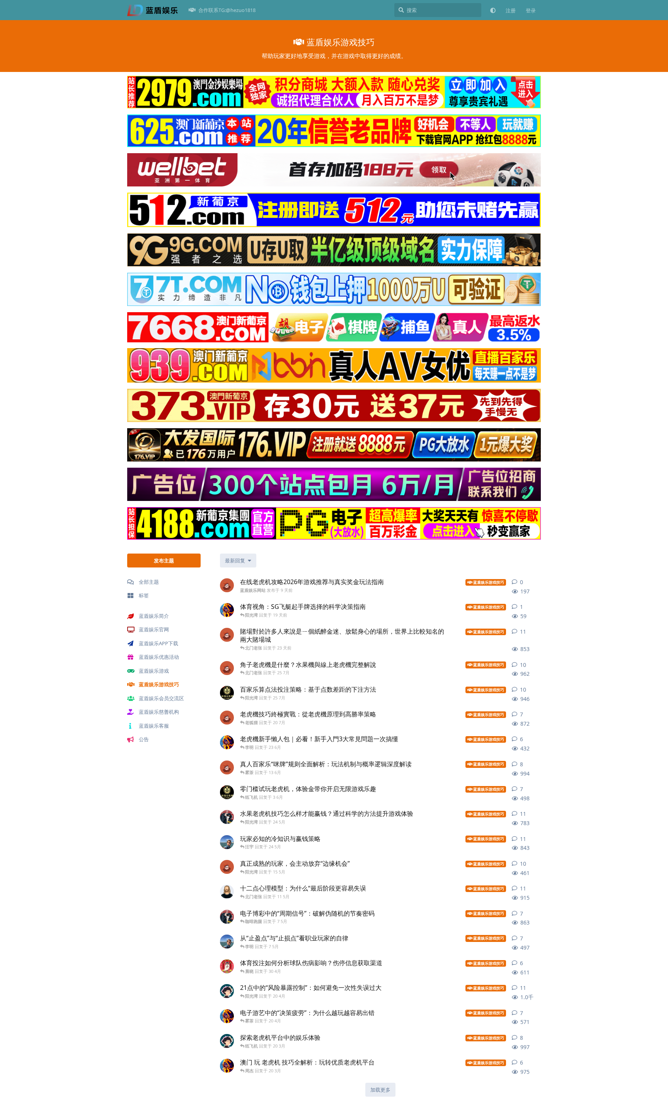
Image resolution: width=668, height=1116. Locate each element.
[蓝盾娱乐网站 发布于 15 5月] (227, 867)
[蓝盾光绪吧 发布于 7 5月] (227, 942)
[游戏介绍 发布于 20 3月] (227, 1066)
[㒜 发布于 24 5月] (227, 817)
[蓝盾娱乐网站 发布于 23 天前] (227, 635)
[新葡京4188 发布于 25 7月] (227, 693)
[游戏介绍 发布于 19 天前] (227, 610)
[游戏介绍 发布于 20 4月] (227, 1016)
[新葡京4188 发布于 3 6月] (227, 792)
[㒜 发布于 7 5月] (227, 917)
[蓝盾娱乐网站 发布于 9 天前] (227, 585)
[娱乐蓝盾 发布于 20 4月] (227, 991)
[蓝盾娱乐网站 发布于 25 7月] (227, 668)
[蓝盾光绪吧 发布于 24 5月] (227, 842)
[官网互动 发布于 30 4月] (227, 966)
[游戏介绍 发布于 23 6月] (227, 742)
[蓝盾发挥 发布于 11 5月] (227, 892)
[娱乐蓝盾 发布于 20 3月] (227, 1041)
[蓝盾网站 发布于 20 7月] (227, 718)
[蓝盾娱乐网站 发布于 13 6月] (227, 767)
